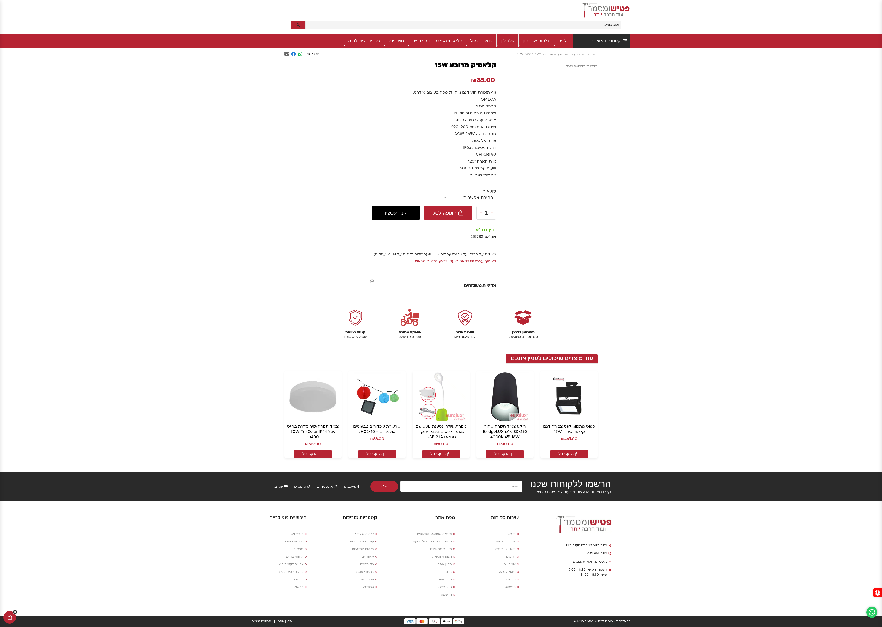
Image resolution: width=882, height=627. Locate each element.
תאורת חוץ (580, 54)
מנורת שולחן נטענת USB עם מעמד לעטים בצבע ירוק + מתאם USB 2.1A (441, 432)
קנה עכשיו (396, 213)
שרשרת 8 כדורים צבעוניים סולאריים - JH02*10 (377, 429)
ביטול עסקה (507, 572)
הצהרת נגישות (442, 557)
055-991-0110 (597, 553)
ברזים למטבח (364, 572)
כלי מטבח (367, 564)
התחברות (509, 579)
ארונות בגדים (294, 557)
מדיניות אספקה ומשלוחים (434, 534)
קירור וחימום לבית (362, 541)
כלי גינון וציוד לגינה (364, 40)
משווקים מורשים (505, 549)
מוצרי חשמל (481, 40)
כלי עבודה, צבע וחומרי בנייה (437, 40)
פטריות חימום (294, 541)
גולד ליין (507, 40)
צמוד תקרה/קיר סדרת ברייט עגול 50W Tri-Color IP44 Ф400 (313, 432)
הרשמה (510, 587)
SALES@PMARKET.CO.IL (590, 562)
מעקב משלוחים (441, 549)
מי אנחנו (510, 534)
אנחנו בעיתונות (506, 541)
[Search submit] (298, 25)
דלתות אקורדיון (536, 40)
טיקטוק (300, 486)
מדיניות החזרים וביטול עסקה (432, 541)
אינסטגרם (325, 486)
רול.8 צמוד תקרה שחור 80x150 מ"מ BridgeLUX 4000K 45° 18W (505, 432)
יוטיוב (278, 486)
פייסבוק (350, 486)
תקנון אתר (445, 564)
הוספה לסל (445, 213)
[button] (877, 592)
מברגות (298, 549)
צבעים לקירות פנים (290, 572)
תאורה (594, 54)
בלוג (449, 572)
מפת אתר (445, 579)
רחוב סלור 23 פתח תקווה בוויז (586, 545)
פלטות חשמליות (363, 549)
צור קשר (510, 564)
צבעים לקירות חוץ (291, 564)
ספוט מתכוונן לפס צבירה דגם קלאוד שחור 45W (569, 429)
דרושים (511, 557)
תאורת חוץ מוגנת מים (558, 54)
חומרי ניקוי (296, 534)
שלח (384, 486)
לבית (562, 40)
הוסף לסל (566, 454)
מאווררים (368, 557)
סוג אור (489, 191)
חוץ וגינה (396, 40)
